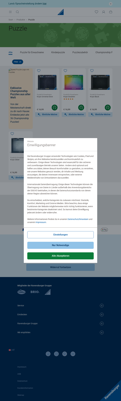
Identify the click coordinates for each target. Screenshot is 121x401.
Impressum (41, 222)
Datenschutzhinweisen (78, 219)
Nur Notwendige (60, 245)
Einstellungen (60, 234)
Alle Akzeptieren (60, 255)
